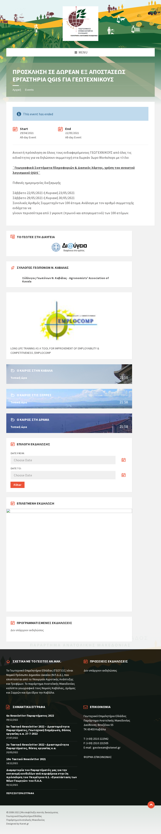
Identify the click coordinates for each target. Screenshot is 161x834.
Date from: (18, 453)
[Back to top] (151, 804)
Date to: (16, 468)
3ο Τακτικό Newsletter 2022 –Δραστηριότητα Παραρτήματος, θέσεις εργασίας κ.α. (37, 746)
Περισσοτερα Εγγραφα (20, 793)
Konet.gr (24, 823)
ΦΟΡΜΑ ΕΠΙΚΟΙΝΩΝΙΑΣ (98, 757)
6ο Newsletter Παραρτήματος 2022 (30, 715)
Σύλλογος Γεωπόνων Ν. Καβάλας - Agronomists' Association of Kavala (65, 279)
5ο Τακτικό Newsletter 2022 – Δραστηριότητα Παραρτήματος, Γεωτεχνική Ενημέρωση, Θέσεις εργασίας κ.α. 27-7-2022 (38, 730)
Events (29, 90)
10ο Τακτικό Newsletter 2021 (26, 759)
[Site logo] (80, 40)
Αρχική (17, 90)
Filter (17, 485)
